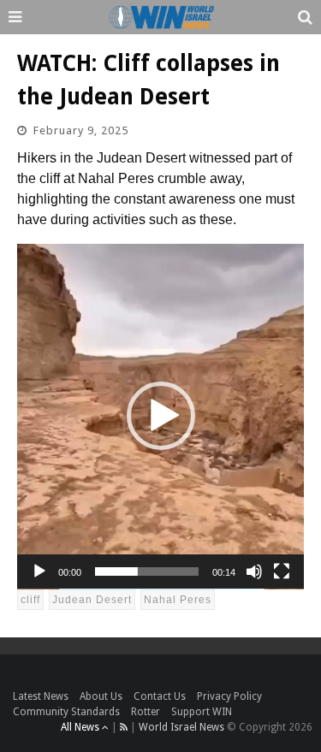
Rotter (145, 712)
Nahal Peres (177, 600)
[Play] (39, 571)
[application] (160, 416)
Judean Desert (92, 600)
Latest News (40, 696)
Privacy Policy (229, 696)
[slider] (147, 571)
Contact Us (160, 696)
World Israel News (181, 727)
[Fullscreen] (281, 571)
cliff (30, 600)
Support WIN (201, 712)
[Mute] (254, 571)
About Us (101, 696)
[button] (161, 416)
